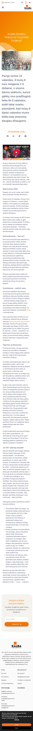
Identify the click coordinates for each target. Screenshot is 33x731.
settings (16, 720)
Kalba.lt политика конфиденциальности (7, 692)
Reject (16, 728)
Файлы (20, 683)
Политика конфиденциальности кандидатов (7, 706)
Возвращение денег (24, 677)
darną (28, 310)
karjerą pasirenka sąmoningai (18, 321)
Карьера (3, 680)
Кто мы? (3, 673)
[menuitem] (30, 2)
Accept (16, 724)
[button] (8, 136)
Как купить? (21, 673)
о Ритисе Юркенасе (7, 683)
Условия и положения (24, 680)
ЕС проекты (4, 677)
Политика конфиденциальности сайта (7, 698)
